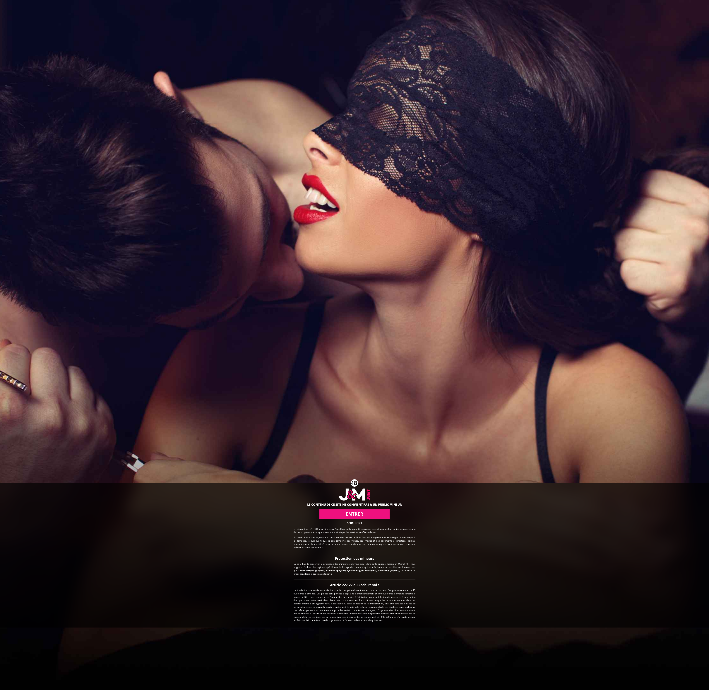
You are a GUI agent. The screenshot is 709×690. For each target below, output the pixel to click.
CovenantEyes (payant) (311, 570)
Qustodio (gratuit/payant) (361, 570)
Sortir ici (354, 523)
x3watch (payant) (336, 570)
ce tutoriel (327, 573)
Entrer (354, 514)
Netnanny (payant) (388, 570)
